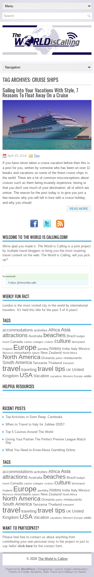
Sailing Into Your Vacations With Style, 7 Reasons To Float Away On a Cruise (40, 92)
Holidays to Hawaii (74, 571)
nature (36, 352)
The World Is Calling (52, 559)
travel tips (51, 368)
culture (62, 341)
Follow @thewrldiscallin (22, 282)
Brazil (71, 336)
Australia (35, 336)
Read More (79, 208)
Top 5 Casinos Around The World (29, 432)
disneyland (78, 341)
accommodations (18, 330)
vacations (56, 376)
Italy (74, 349)
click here (25, 546)
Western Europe (73, 376)
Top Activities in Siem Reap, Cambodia (34, 417)
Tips (37, 155)
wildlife (87, 376)
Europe (25, 347)
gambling (43, 348)
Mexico (84, 349)
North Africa (70, 352)
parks (59, 358)
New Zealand (51, 353)
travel (11, 368)
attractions (15, 335)
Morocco (8, 352)
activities (40, 330)
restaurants (73, 358)
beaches (54, 335)
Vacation (41, 375)
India (66, 349)
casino (28, 341)
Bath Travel (50, 571)
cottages (38, 341)
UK (68, 370)
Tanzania (40, 363)
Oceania (48, 358)
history (55, 348)
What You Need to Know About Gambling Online (40, 450)
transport (68, 363)
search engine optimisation (70, 569)
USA (26, 375)
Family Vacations (31, 571)
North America (21, 357)
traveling (29, 369)
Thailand (55, 363)
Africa (54, 329)
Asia (65, 329)
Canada (16, 342)
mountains (22, 353)
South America (17, 362)
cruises (48, 341)
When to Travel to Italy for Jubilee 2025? (35, 424)
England (7, 348)
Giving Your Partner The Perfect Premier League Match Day (46, 440)
